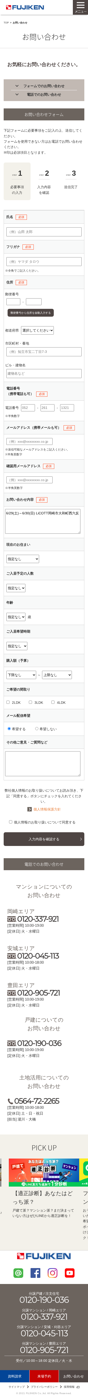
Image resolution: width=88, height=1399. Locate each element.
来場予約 (44, 1376)
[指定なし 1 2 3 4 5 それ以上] (15, 588)
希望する (19, 729)
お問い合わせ (73, 1376)
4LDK (61, 703)
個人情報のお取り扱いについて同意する (45, 822)
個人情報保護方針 (47, 809)
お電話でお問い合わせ (65, 141)
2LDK (16, 703)
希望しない (48, 729)
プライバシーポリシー (44, 1386)
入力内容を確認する (44, 839)
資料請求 (15, 1376)
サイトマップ (17, 1386)
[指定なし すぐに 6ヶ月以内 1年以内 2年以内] (16, 646)
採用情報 (69, 1386)
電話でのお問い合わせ (44, 94)
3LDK (38, 703)
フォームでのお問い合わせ (44, 86)
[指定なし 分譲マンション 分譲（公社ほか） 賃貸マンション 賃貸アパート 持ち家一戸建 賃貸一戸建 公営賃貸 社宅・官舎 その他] (22, 559)
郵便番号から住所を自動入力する (31, 312)
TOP (6, 22)
